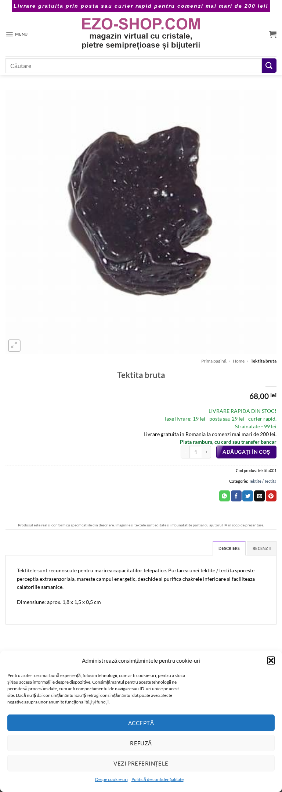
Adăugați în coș (246, 452)
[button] (271, 660)
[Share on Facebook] (236, 495)
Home (239, 361)
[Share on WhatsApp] (224, 495)
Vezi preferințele (141, 763)
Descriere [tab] (229, 548)
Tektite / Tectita (262, 481)
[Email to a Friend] (259, 495)
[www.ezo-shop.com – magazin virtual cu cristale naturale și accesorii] (141, 34)
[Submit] (269, 65)
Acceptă (141, 723)
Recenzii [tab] (262, 548)
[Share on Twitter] (247, 495)
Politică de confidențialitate (157, 779)
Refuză (141, 743)
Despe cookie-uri (111, 779)
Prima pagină (214, 361)
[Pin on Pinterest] (271, 495)
